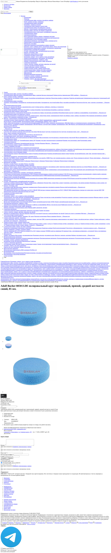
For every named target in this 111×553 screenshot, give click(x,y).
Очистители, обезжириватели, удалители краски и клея (81, 228)
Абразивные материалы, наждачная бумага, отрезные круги (40, 40)
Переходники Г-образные (38, 161)
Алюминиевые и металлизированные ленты (60, 169)
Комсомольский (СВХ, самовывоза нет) (15, 429)
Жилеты (47, 143)
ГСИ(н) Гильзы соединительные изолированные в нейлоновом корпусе (24, 175)
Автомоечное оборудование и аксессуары (35, 26)
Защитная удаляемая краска (30, 187)
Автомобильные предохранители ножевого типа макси (50, 150)
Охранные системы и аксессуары (33, 55)
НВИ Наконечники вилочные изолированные (57, 175)
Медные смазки (20, 244)
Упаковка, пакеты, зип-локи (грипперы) (35, 78)
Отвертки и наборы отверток (12, 182)
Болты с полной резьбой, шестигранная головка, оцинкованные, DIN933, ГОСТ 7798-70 (32, 121)
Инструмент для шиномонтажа (24, 235)
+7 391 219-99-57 (22, 87)
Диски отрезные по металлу (81, 158)
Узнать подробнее (31, 524)
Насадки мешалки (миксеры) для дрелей (31, 213)
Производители (8, 505)
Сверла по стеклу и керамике (73, 213)
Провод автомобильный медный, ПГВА (43, 201)
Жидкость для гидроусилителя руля (19, 137)
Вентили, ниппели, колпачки (63, 235)
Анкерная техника (9, 120)
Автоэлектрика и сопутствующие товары (35, 39)
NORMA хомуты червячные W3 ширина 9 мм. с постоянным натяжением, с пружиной (70, 231)
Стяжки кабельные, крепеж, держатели (35, 67)
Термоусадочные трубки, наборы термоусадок (37, 68)
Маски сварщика (51, 216)
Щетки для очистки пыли (54, 204)
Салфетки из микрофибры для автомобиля (85, 112)
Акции (6, 92)
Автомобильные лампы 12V (12, 140)
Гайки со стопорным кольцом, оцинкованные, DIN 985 (85, 123)
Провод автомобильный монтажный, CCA (67, 201)
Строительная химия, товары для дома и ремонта (37, 70)
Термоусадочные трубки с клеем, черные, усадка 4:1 (20, 225)
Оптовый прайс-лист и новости (11, 462)
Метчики (83, 213)
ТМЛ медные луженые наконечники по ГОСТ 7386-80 (52, 190)
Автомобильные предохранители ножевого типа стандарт (20, 149)
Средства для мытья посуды (53, 131)
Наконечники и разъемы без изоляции (34, 49)
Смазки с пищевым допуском (12, 146)
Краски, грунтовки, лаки (31, 52)
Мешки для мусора (25, 247)
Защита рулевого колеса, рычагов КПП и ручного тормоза (20, 166)
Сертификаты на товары (10, 504)
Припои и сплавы (9, 163)
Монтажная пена (37, 228)
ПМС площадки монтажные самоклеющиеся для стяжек (57, 219)
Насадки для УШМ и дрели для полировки (16, 158)
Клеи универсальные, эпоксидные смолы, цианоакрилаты (43, 115)
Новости (6, 482)
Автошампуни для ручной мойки (50, 102)
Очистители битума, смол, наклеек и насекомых (89, 102)
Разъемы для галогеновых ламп (71, 140)
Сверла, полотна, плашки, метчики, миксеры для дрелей (40, 64)
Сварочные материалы (30, 62)
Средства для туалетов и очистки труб (15, 131)
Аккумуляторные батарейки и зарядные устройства (55, 109)
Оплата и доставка (9, 491)
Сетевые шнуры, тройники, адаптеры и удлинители (49, 107)
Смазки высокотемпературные (60, 244)
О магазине (7, 479)
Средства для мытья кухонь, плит (70, 131)
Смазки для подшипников (44, 244)
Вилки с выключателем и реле (26, 107)
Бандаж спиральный (47, 95)
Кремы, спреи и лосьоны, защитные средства (16, 134)
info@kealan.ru (74, 1)
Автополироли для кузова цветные (13, 197)
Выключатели (26, 241)
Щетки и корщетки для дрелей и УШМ (39, 158)
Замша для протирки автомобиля (49, 112)
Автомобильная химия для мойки (33, 23)
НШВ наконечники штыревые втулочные (55, 178)
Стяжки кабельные (9, 219)
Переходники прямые (10, 161)
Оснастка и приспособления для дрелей (53, 213)
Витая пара (7, 201)
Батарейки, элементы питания (32, 24)
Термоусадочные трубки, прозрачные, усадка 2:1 (66, 223)
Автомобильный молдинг (27, 143)
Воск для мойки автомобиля (68, 102)
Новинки (26, 19)
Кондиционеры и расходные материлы (14, 254)
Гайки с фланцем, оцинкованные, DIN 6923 (58, 123)
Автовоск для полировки (11, 102)
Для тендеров (7, 489)
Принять (3, 525)
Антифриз (7, 137)
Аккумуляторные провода (11, 153)
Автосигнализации (9, 194)
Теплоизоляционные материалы (66, 238)
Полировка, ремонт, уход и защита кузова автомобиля (39, 57)
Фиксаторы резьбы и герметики (60, 98)
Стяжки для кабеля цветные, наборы (83, 219)
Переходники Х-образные (67, 161)
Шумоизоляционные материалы (33, 74)
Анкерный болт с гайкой (36, 120)
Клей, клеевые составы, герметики (33, 21)
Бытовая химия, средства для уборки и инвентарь (38, 30)
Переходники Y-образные (23, 161)
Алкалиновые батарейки (11, 109)
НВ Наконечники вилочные (12, 178)
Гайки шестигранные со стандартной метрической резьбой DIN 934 (26, 123)
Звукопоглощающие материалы (30, 238)
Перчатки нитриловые (40, 216)
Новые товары (8, 501)
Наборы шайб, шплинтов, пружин (37, 207)
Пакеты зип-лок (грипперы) (11, 247)
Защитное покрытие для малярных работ (48, 166)
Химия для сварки (44, 210)
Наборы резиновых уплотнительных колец (16, 207)
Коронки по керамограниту (11, 213)
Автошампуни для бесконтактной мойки (29, 102)
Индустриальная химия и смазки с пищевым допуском (39, 36)
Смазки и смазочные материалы (33, 77)
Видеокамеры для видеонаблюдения (14, 253)
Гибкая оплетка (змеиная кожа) (61, 95)
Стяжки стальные (40, 231)
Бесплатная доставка (9, 509)
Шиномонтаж (28, 73)
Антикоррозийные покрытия (32, 197)
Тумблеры (33, 241)
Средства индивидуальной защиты (34, 65)
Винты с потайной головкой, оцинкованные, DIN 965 (23, 124)
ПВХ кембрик (75, 95)
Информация (7, 486)
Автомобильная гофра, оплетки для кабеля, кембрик (38, 20)
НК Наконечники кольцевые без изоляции (31, 178)
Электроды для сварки (32, 210)
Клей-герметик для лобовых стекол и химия (16, 98)
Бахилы (59, 216)
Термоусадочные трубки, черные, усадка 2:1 (16, 223)
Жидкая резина (18, 187)
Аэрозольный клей (104, 98)
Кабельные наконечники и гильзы (33, 54)
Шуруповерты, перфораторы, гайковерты (31, 182)
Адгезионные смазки (10, 244)
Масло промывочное (81, 137)
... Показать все (83, 95)
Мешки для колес (93, 166)
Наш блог (6, 495)
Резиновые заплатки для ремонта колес (44, 235)
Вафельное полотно (66, 204)
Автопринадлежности (30, 35)
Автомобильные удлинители (12, 143)
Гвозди (6, 127)
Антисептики (7, 216)
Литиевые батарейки (24, 109)
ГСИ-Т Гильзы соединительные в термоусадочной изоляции (46, 174)
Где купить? (7, 484)
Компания (7, 478)
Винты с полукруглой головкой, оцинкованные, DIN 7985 (54, 124)
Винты (6, 124)
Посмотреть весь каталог (43, 80)
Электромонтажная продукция (12, 105)
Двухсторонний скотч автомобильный (84, 169)
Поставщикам (8, 497)
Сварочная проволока (10, 210)
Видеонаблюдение (9, 251)
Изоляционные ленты (10, 169)
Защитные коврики (65, 166)
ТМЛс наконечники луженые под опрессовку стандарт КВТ (85, 190)
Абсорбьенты (7, 204)
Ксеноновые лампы (85, 140)
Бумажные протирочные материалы (22, 204)
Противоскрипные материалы (48, 238)
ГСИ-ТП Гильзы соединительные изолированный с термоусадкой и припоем (85, 174)
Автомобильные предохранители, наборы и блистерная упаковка (55, 149)
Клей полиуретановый (59, 228)
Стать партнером (8, 481)
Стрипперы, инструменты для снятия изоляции (76, 182)
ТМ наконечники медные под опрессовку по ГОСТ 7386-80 (20, 190)
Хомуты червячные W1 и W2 (12, 231)
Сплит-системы (8, 255)
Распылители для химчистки (32, 112)
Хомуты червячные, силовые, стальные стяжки (37, 71)
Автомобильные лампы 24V (28, 140)
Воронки (42, 143)
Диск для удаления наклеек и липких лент (61, 158)
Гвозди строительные (14, 127)
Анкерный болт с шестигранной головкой (55, 120)
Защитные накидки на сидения (79, 166)
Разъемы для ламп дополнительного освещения (49, 140)
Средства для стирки (31, 131)
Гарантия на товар (9, 492)
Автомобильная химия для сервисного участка (37, 27)
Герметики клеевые (47, 228)
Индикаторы (18, 241)
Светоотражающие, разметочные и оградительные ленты (32, 169)
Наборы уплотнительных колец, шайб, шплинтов (38, 61)
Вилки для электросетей (10, 107)
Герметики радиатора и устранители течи (15, 115)
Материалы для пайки (30, 43)
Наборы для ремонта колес (78, 235)
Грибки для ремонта (9, 235)
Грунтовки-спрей (8, 187)
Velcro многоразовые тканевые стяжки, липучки (28, 219)
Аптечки (37, 143)
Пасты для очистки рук (35, 134)
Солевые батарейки (35, 109)
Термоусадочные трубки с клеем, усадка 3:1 (41, 223)
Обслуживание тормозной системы (18, 117)
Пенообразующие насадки (66, 112)
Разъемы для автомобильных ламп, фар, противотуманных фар (86, 153)
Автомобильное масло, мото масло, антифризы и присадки (40, 32)
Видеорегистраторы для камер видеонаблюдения (38, 253)
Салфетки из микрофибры (39, 204)
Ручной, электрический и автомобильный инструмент (39, 51)
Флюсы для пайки (29, 163)
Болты (5, 121)
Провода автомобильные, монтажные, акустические (38, 58)
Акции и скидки (8, 494)
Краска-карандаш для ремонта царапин (49, 187)
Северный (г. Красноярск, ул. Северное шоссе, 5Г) (18, 432)
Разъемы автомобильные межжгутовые (58, 153)
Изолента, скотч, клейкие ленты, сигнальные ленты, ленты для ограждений (45, 46)
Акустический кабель (26, 201)
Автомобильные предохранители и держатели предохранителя (41, 38)
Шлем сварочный (21, 210)
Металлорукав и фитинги (11, 248)
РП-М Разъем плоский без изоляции (77, 178)
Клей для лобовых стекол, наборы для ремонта (73, 115)
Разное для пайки (19, 163)
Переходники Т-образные (52, 161)
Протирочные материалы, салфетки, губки (36, 59)
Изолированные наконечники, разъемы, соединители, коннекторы (42, 48)
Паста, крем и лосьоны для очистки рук (15, 133)
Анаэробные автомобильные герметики (40, 98)
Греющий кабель (15, 201)
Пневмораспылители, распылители (14, 112)
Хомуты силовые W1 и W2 (27, 231)
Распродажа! (27, 17)
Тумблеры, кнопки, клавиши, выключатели (36, 75)
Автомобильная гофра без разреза (13, 95)
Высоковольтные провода (26, 153)
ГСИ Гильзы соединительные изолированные (16, 174)
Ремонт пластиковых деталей (59, 280)
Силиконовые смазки (31, 244)
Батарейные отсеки (9, 241)
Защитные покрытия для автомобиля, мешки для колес (39, 45)
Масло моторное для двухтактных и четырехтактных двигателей (57, 137)
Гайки (5, 123)
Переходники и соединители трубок (34, 42)
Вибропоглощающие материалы (13, 238)
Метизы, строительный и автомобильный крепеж (38, 29)
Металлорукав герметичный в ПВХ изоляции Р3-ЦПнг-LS (20, 250)
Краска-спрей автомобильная (68, 187)
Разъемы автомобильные (40, 153)
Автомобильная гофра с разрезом (32, 95)
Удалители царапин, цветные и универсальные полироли (78, 197)
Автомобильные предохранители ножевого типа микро (19, 150)
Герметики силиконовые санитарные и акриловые (18, 228)
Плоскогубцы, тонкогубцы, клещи (53, 182)
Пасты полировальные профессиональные (39, 280)
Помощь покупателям (10, 499)
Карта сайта (7, 508)
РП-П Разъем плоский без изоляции (98, 178)
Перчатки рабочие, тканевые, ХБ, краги (23, 216)
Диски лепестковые (95, 158)
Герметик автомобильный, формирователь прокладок (84, 98)
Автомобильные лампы (30, 33)
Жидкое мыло (41, 131)
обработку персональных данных (22, 446)
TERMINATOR (8, 488)
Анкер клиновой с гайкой (21, 120)
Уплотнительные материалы (83, 238)
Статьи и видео (8, 502)
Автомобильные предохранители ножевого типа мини (88, 149)
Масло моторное (34, 137)
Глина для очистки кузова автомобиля (50, 197)
